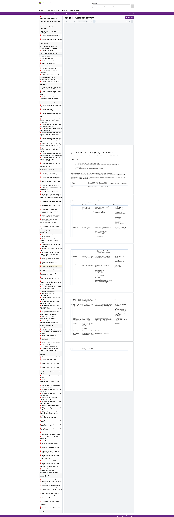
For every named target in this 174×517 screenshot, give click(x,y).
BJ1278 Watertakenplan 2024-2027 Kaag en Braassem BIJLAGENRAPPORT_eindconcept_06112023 (51, 307)
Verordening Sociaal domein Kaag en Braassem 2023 (50, 245)
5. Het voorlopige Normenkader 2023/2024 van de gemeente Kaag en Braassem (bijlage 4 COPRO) (49, 211)
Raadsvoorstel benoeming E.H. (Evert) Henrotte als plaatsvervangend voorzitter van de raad (50, 93)
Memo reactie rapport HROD (49, 460)
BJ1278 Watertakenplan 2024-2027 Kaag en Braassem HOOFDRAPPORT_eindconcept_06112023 (50, 313)
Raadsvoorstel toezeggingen (49, 68)
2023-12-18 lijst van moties (48, 63)
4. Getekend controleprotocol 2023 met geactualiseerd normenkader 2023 (50, 206)
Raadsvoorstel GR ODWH (48, 329)
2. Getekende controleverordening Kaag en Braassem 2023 (50, 188)
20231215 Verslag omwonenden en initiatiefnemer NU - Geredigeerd (49, 452)
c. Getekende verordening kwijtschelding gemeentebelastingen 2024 (51, 129)
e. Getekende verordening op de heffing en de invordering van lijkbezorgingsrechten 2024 (50, 140)
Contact (78, 10)
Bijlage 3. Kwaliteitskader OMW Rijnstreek (48, 263)
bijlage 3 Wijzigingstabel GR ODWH (51, 342)
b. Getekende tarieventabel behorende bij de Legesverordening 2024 (50, 125)
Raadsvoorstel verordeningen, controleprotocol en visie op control (48, 174)
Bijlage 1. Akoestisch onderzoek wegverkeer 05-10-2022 (49, 398)
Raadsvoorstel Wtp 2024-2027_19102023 (47, 294)
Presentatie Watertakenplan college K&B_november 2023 (49, 302)
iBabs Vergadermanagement (119, 516)
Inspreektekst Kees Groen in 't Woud (51, 434)
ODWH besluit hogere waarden (49, 432)
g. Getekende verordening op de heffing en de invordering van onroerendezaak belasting (50, 149)
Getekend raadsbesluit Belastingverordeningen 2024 (47, 110)
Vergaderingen (49, 10)
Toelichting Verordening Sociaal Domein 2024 (51, 249)
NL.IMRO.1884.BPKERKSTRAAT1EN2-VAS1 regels (51, 390)
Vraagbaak (72, 10)
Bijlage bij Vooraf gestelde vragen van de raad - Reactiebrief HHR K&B (50, 317)
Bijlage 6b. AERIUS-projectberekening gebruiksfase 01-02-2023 (50, 424)
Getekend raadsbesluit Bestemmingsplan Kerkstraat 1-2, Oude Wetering (49, 381)
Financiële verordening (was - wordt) (51, 185)
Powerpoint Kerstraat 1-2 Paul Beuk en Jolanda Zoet (50, 437)
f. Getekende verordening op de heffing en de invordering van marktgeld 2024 (50, 144)
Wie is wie (64, 10)
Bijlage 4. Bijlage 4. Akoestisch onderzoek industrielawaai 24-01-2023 (49, 412)
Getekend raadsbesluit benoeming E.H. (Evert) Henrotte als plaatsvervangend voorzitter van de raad (50, 98)
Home (48, 13)
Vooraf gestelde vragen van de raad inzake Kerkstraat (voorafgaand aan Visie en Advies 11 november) (50, 457)
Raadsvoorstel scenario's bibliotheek (51, 357)
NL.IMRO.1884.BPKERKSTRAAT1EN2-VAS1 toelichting (51, 394)
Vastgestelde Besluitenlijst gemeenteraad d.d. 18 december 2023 (49, 17)
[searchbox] (111, 6)
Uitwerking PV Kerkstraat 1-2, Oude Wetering (49, 448)
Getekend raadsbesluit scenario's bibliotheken (49, 360)
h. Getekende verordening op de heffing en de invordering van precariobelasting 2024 (51, 154)
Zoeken (94, 3)
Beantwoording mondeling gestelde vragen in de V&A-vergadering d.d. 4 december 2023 (49, 503)
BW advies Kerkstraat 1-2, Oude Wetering (49, 444)
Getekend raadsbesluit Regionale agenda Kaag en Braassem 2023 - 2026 (49, 277)
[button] (132, 6)
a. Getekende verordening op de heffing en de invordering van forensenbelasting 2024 (50, 115)
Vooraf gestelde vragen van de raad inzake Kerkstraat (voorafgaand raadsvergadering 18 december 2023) (49, 470)
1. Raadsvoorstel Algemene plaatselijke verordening (50, 482)
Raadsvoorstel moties (47, 58)
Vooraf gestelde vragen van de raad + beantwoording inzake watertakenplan (50, 321)
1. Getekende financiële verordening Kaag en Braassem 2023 (50, 182)
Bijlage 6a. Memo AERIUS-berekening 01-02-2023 (50, 420)
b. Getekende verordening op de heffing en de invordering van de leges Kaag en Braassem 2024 (50, 120)
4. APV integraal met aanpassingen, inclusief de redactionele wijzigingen (49, 494)
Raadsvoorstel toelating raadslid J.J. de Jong (50, 36)
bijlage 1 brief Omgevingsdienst (49, 335)
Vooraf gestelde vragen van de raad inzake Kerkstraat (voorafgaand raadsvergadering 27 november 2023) (49, 465)
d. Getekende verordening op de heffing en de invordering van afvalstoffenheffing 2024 (50, 134)
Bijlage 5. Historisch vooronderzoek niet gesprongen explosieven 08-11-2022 (50, 416)
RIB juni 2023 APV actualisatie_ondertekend (46, 498)
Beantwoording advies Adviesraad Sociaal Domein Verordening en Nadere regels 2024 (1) (49, 254)
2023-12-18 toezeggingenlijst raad (50, 74)
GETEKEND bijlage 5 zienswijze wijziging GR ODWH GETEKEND (49, 349)
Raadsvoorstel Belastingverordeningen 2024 (50, 106)
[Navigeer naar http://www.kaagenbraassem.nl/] (45, 5)
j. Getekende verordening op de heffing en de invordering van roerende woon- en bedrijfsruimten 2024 (50, 165)
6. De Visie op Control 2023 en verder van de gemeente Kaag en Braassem (50, 216)
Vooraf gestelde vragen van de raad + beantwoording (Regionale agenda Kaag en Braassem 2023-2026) (50, 282)
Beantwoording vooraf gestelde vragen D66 (50, 508)
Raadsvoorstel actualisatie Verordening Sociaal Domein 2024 (50, 235)
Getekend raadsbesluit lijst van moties (51, 60)
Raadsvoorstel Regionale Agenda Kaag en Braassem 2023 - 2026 (50, 273)
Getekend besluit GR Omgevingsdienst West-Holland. (50, 332)
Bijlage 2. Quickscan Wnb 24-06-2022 (51, 405)
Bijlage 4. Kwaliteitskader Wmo (49, 266)
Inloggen (131, 516)
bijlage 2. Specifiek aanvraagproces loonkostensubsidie (49, 259)
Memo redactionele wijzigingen (49, 479)
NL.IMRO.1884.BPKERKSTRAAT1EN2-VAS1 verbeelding (51, 402)
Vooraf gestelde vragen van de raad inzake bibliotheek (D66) (49, 368)
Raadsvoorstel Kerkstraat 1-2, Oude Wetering (49, 376)
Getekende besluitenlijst (48, 50)
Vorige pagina (130, 17)
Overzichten (57, 10)
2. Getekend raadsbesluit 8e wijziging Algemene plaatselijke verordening (50, 486)
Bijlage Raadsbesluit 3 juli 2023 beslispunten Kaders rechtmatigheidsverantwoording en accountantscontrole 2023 (49, 222)
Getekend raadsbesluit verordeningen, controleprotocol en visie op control (50, 178)
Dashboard (41, 10)
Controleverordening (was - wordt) (50, 191)
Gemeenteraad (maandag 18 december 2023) (65, 13)
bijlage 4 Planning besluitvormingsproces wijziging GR (48, 345)
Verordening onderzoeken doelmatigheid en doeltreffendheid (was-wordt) (51, 202)
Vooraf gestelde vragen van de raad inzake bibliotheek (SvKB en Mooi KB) (49, 364)
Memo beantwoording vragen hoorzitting (52, 440)
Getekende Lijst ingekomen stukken (50, 81)
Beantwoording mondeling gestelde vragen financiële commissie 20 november (50, 227)
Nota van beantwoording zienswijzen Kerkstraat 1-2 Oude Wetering (50, 386)
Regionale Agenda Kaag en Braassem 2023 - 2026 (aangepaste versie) (50, 287)
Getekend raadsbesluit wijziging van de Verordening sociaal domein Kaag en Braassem (50, 240)
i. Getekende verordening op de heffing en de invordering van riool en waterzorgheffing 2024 (50, 159)
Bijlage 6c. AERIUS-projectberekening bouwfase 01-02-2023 (50, 428)
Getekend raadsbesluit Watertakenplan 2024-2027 (50, 298)
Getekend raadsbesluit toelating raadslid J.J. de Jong (51, 40)
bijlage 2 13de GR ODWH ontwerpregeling (47, 339)
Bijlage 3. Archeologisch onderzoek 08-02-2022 (50, 408)
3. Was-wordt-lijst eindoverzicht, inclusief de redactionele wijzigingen (51, 490)
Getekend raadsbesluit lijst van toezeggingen (48, 71)
